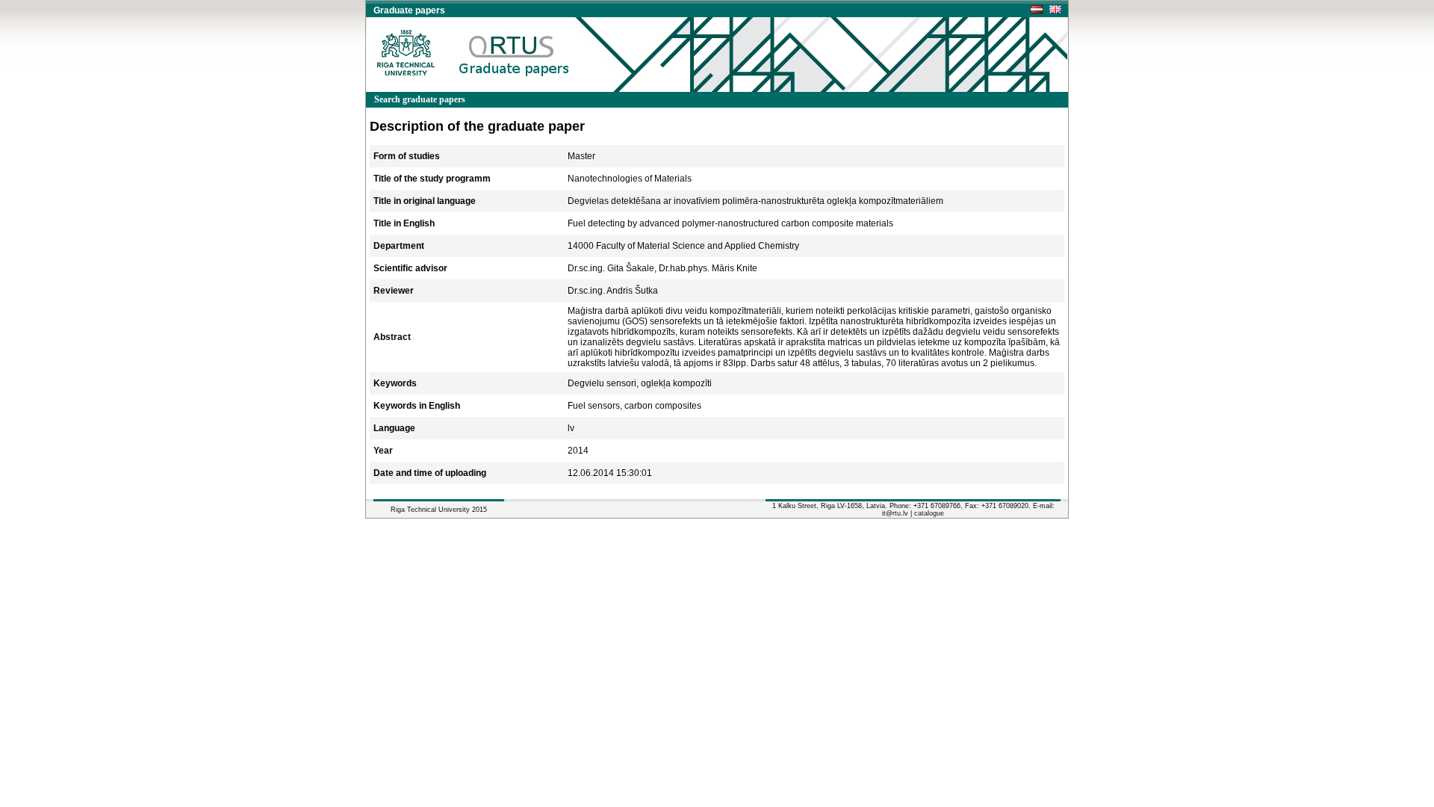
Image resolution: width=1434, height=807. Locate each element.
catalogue (929, 513)
